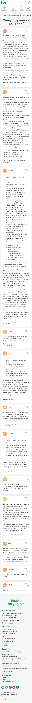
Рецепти (5, 661)
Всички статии (7, 671)
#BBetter (5, 677)
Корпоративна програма (10, 620)
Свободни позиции (8, 638)
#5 (28, 409)
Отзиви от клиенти (8, 633)
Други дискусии (14, 15)
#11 (28, 587)
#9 (28, 545)
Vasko (9, 543)
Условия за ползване (7, 692)
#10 (28, 571)
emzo (9, 92)
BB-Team (6, 627)
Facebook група (7, 682)
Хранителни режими (9, 654)
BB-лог (4, 643)
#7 (28, 481)
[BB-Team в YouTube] (13, 687)
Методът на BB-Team (9, 631)
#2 (28, 172)
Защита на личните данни (9, 694)
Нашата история (8, 629)
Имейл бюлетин (7, 641)
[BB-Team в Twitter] (6, 687)
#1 (28, 94)
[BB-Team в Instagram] (10, 687)
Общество (6, 675)
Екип (3, 636)
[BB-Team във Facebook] (2, 687)
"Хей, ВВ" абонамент (9, 617)
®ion (9, 479)
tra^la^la (10, 331)
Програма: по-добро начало (12, 613)
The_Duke (11, 31)
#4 (28, 355)
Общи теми (25, 15)
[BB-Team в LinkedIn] (17, 687)
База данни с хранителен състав (13, 659)
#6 (28, 435)
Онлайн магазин (7, 623)
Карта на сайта (5, 696)
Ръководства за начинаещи (11, 652)
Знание (5, 649)
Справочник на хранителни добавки (14, 668)
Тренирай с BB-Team (9, 615)
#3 (28, 333)
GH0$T (10, 407)
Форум (4, 15)
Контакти (5, 645)
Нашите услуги (8, 610)
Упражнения (6, 666)
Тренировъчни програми (10, 663)
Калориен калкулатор (9, 656)
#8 (28, 501)
